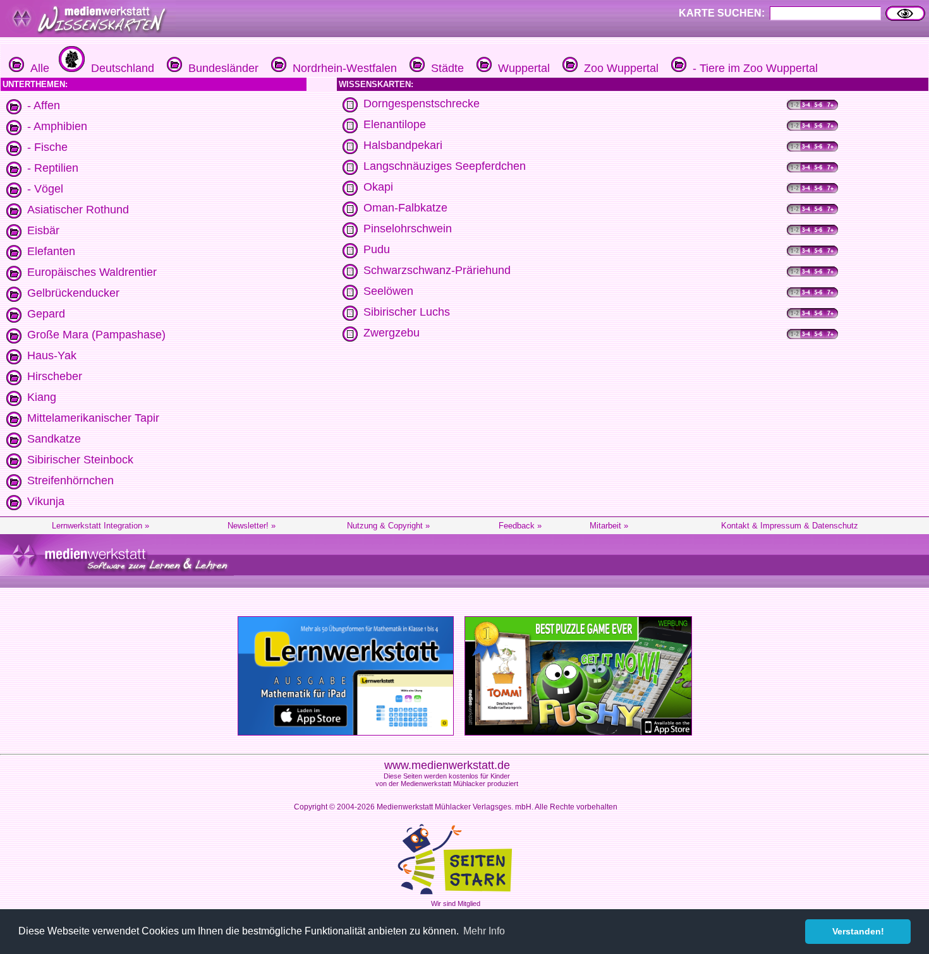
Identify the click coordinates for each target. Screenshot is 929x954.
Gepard (46, 313)
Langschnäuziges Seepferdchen (444, 166)
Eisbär (43, 230)
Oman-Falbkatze (405, 207)
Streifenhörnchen (70, 480)
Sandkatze (54, 438)
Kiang (41, 397)
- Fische (47, 147)
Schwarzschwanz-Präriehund (437, 270)
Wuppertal (521, 68)
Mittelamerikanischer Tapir (93, 418)
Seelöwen (388, 291)
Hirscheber (54, 376)
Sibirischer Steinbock (80, 459)
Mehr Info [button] (484, 931)
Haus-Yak (51, 355)
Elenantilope (394, 124)
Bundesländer (220, 68)
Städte (444, 68)
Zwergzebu (391, 332)
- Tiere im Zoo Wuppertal (752, 68)
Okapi (378, 187)
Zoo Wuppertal (618, 68)
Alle (36, 68)
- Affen (43, 105)
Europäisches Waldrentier (92, 272)
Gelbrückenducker (73, 293)
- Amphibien (57, 126)
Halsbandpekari (402, 145)
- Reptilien (52, 168)
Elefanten (51, 251)
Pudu (376, 249)
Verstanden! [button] (858, 931)
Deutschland (119, 68)
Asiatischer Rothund (78, 209)
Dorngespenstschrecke (421, 103)
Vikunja (45, 501)
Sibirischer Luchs (406, 312)
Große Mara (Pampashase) (96, 334)
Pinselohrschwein (407, 228)
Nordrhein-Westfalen (341, 68)
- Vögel (45, 188)
